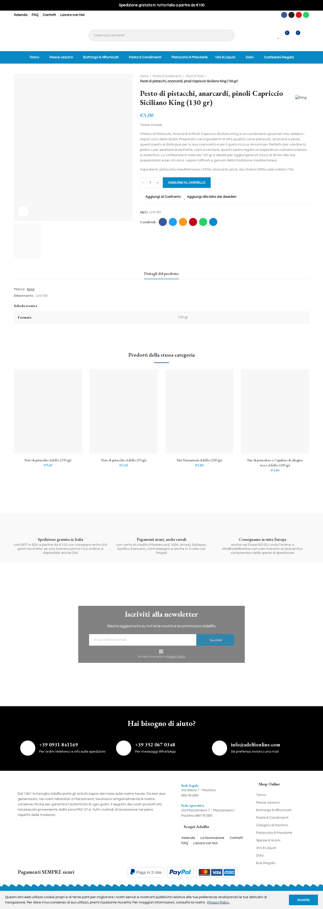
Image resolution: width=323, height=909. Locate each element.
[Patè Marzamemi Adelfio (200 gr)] (199, 411)
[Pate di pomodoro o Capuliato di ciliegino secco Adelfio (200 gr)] (275, 411)
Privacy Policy (176, 656)
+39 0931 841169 (58, 744)
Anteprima (69, 398)
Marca (19, 289)
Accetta (303, 900)
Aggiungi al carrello (186, 182)
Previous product (293, 78)
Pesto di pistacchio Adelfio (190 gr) (47, 460)
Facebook (163, 222)
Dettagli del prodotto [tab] (161, 273)
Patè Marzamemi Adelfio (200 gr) (199, 460)
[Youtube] (299, 15)
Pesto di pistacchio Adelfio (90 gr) (123, 460)
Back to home (299, 78)
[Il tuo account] (306, 35)
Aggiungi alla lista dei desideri (211, 196)
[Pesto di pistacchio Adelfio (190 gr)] (48, 411)
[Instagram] (291, 15)
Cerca (228, 35)
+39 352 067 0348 (155, 744)
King (30, 289)
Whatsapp (203, 222)
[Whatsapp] (306, 15)
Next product (305, 78)
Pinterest (193, 222)
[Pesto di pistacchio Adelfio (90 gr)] (124, 411)
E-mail (183, 222)
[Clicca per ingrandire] (23, 211)
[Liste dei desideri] (278, 35)
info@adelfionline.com (255, 744)
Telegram (213, 222)
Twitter (173, 222)
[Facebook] (284, 15)
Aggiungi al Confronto (163, 196)
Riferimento (23, 296)
